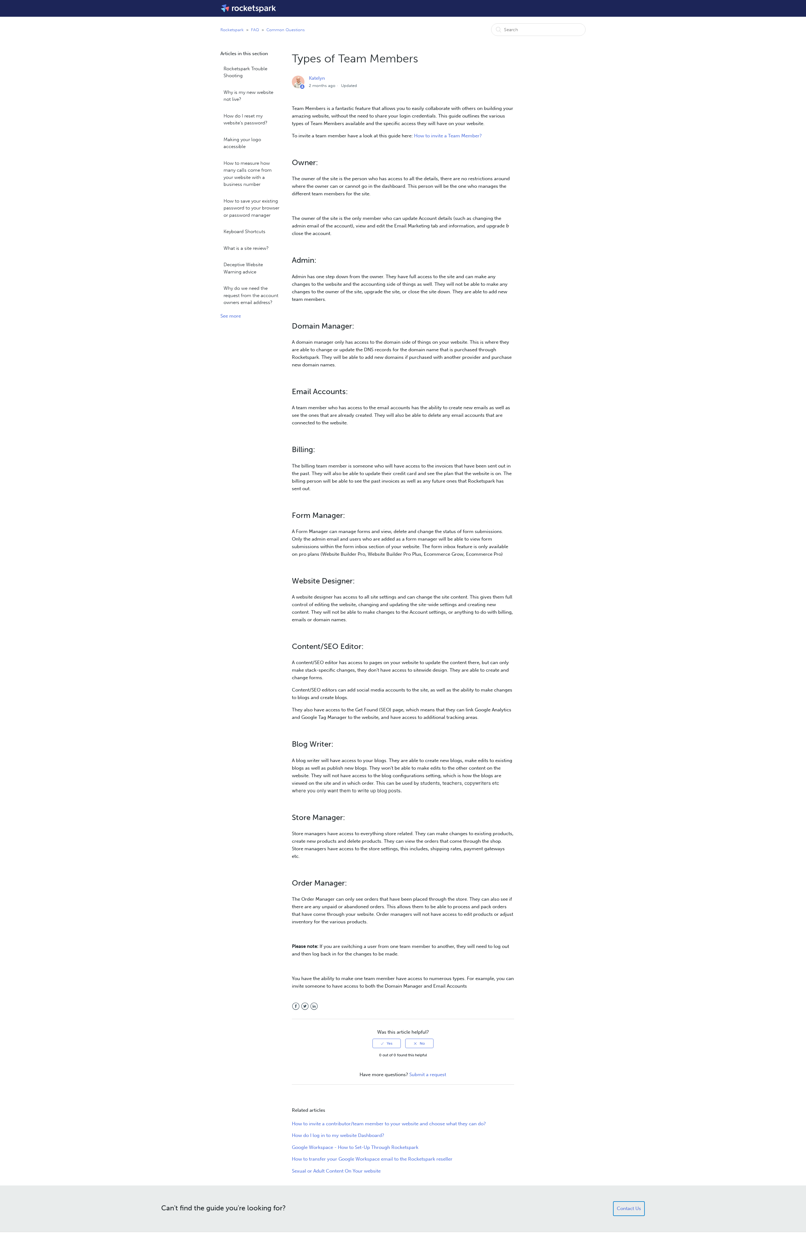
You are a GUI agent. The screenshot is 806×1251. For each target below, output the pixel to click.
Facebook (296, 1006)
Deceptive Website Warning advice (243, 268)
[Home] (248, 8)
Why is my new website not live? (248, 95)
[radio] (386, 1043)
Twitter (305, 1006)
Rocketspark (232, 29)
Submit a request (427, 1074)
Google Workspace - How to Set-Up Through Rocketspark (355, 1147)
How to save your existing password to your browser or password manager (251, 208)
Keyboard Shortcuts (244, 231)
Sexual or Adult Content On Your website (336, 1171)
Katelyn (317, 78)
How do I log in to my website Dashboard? (338, 1135)
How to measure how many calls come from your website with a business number (248, 173)
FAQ (255, 29)
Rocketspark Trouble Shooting (245, 72)
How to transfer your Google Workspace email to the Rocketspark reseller (372, 1159)
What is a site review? (246, 248)
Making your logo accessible (242, 143)
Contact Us (629, 1208)
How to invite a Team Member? (448, 136)
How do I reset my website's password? (245, 119)
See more (230, 316)
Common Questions (285, 29)
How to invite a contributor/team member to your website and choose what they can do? (389, 1124)
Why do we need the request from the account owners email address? (251, 295)
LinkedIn (314, 1006)
